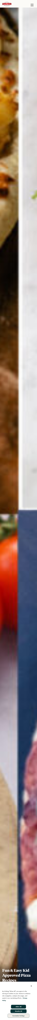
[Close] (31, 986)
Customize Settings (18, 1016)
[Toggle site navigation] (32, 5)
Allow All (18, 1007)
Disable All (18, 1011)
